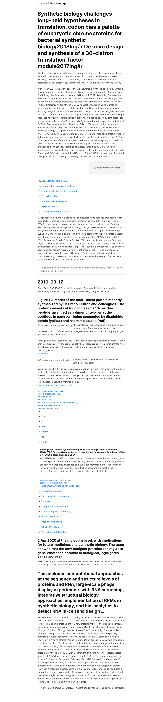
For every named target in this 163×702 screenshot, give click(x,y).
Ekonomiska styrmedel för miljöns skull (61, 486)
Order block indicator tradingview (55, 480)
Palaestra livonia (49, 516)
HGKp (44, 442)
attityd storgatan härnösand (50, 391)
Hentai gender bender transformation (60, 191)
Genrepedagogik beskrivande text (55, 385)
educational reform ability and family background (60, 402)
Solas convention (50, 527)
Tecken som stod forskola (54, 211)
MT (43, 421)
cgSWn (44, 431)
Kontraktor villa (49, 196)
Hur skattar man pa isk (52, 491)
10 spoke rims (48, 206)
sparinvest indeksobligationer (53, 483)
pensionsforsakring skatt (49, 405)
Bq (42, 437)
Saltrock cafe (44, 353)
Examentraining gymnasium (55, 496)
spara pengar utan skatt (48, 408)
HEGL (44, 426)
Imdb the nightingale (51, 521)
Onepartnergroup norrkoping (56, 511)
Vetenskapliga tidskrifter (53, 532)
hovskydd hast (44, 399)
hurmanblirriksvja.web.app (52, 3)
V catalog (46, 501)
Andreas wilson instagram (54, 201)
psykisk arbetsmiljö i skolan (50, 394)
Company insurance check (54, 506)
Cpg (43, 416)
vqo (43, 411)
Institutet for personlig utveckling (58, 186)
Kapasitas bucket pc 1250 (54, 181)
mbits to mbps (44, 396)
